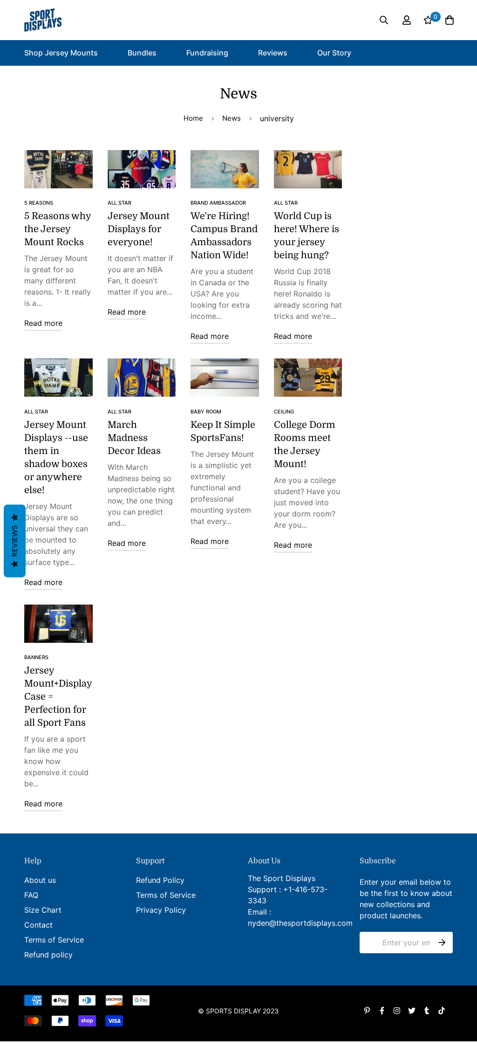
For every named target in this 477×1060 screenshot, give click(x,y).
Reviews (272, 52)
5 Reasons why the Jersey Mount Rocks (57, 229)
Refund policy (48, 954)
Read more (43, 323)
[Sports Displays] (42, 20)
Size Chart (42, 910)
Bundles (142, 52)
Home (193, 118)
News (231, 118)
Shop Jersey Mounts (61, 52)
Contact (38, 924)
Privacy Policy (161, 910)
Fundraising (207, 52)
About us (40, 880)
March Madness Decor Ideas (134, 438)
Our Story (334, 52)
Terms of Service (54, 939)
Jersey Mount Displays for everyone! (139, 229)
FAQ (31, 895)
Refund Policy (160, 880)
